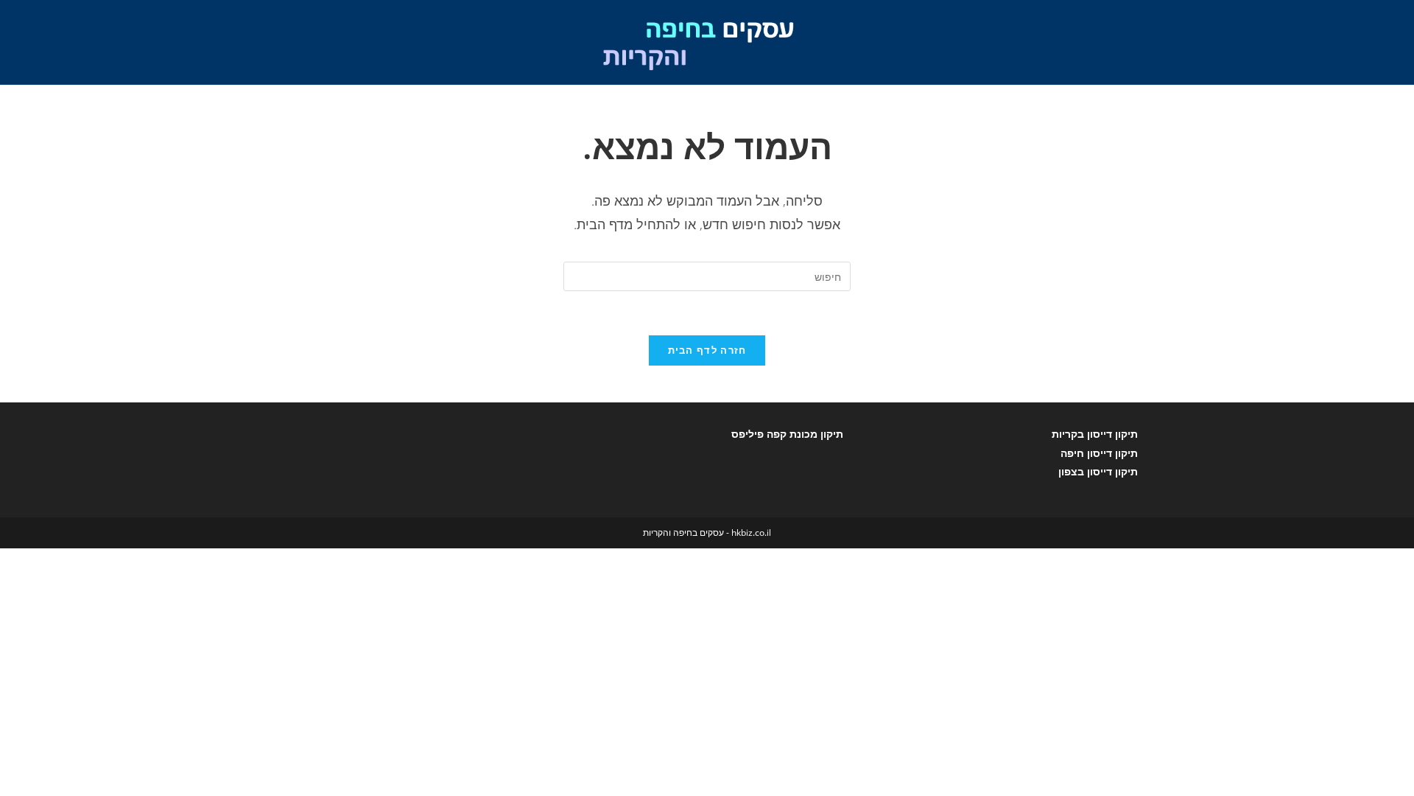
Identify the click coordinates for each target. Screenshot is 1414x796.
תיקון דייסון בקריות (1095, 434)
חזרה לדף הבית (707, 350)
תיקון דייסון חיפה (1099, 453)
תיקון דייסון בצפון (1098, 471)
